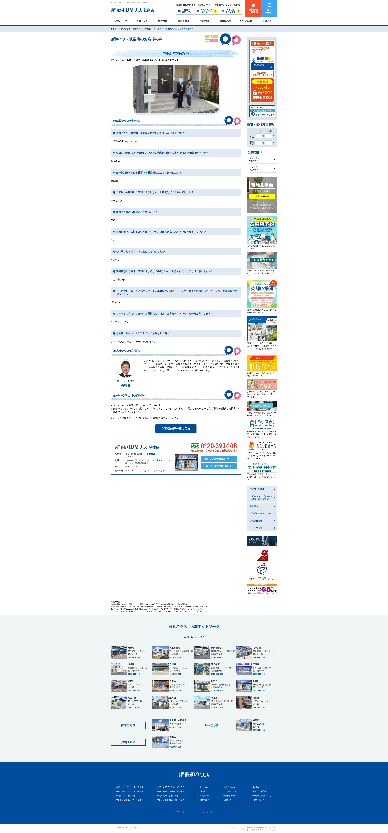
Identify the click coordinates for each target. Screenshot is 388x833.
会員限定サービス (231, 791)
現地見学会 (205, 791)
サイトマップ (206, 812)
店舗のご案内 (229, 787)
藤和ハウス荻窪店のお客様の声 (179, 29)
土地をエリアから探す (126, 796)
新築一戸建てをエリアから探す (130, 787)
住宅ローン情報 (259, 791)
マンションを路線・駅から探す (171, 800)
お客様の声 (158, 29)
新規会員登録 (229, 796)
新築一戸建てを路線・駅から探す (172, 787)
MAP (151, 454)
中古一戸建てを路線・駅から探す (172, 791)
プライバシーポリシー (186, 812)
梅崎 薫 (125, 385)
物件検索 (204, 787)
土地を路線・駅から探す (168, 796)
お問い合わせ (258, 800)
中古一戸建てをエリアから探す (130, 791)
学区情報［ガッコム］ (262, 796)
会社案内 (256, 787)
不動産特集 (205, 796)
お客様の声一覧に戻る (175, 428)
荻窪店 (148, 29)
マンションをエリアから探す (129, 800)
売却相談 (227, 800)
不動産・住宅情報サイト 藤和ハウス (127, 29)
